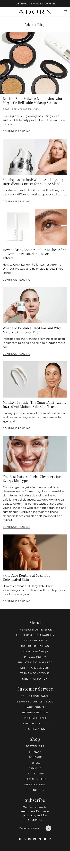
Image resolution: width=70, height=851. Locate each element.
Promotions (35, 789)
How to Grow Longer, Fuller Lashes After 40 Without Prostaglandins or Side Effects (34, 253)
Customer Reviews (35, 646)
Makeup (35, 751)
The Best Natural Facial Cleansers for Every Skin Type (32, 478)
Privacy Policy (35, 656)
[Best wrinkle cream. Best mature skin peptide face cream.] (35, 379)
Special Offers (35, 779)
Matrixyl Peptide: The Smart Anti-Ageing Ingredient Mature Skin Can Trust (35, 404)
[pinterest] (40, 839)
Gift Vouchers (35, 784)
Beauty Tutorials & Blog (34, 701)
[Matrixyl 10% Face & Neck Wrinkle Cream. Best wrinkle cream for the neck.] (35, 157)
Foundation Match (35, 696)
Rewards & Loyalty (35, 723)
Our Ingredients (35, 640)
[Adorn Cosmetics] (35, 12)
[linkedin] (35, 839)
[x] (24, 838)
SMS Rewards (35, 728)
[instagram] (29, 839)
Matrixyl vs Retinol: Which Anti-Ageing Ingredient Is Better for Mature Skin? (33, 181)
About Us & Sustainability (35, 635)
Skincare (35, 757)
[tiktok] (50, 839)
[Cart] (65, 12)
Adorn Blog (35, 24)
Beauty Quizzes (35, 707)
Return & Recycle (35, 712)
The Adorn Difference (35, 629)
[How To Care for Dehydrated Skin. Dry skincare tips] (35, 552)
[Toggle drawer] (4, 12)
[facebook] (20, 839)
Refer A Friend (35, 718)
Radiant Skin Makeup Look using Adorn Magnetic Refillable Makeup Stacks (34, 100)
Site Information (35, 678)
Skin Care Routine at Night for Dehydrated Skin (26, 577)
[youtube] (45, 839)
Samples (35, 768)
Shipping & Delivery (34, 667)
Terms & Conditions (35, 673)
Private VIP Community (35, 662)
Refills (35, 762)
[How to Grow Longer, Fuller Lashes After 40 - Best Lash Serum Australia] (35, 227)
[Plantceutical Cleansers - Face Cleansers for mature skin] (35, 454)
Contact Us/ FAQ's (35, 651)
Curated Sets (35, 773)
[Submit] (48, 828)
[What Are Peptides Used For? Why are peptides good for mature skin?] (35, 305)
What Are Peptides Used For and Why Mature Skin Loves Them (32, 330)
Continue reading (16, 131)
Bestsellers (35, 746)
